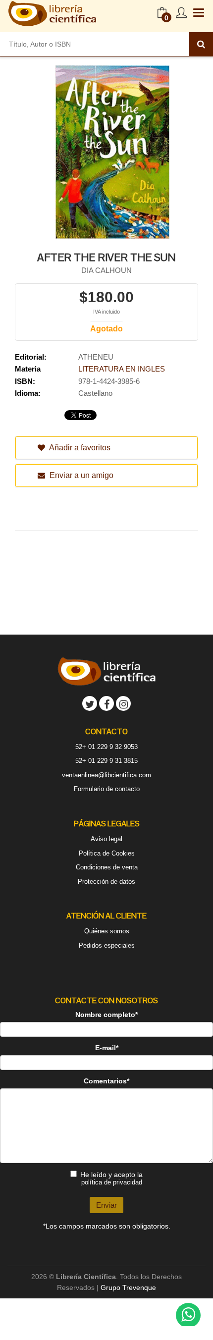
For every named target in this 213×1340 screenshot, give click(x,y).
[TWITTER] (89, 703)
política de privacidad (111, 1182)
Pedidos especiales (107, 945)
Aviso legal (106, 839)
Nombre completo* (106, 1014)
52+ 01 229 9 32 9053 (106, 746)
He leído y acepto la (111, 1178)
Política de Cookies (107, 853)
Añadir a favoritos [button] (79, 447)
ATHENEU (95, 357)
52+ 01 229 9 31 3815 (106, 760)
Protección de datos (106, 881)
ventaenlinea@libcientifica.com (106, 775)
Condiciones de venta (107, 867)
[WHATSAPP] (188, 1315)
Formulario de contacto (107, 789)
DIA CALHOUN (106, 270)
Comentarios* (106, 1080)
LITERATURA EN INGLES (121, 369)
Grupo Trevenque (128, 1287)
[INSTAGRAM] (123, 703)
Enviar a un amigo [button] (80, 475)
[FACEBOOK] (106, 703)
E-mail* (106, 1047)
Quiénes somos (106, 931)
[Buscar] (201, 44)
